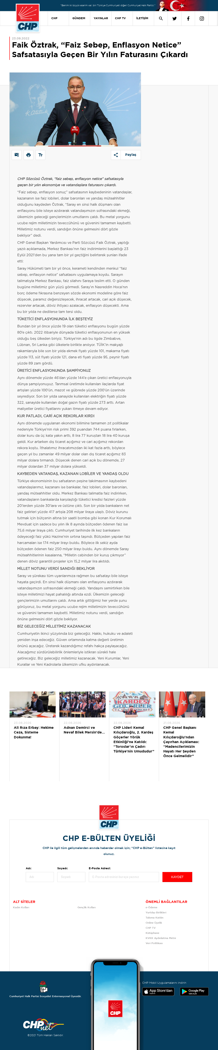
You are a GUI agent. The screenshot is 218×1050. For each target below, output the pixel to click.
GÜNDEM (78, 18)
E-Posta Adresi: (100, 868)
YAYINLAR (101, 18)
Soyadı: (62, 868)
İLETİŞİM (142, 18)
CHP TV (120, 18)
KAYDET (177, 877)
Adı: (29, 868)
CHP (54, 18)
